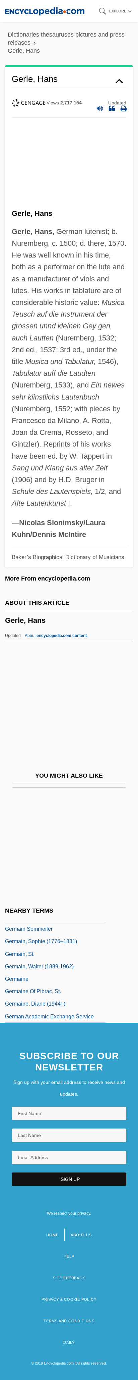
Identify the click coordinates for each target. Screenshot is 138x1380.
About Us (81, 1235)
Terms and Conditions (69, 1321)
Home (52, 1235)
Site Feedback (69, 1278)
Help (69, 1256)
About (56, 635)
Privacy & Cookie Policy (69, 1299)
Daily (69, 1342)
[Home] (44, 11)
